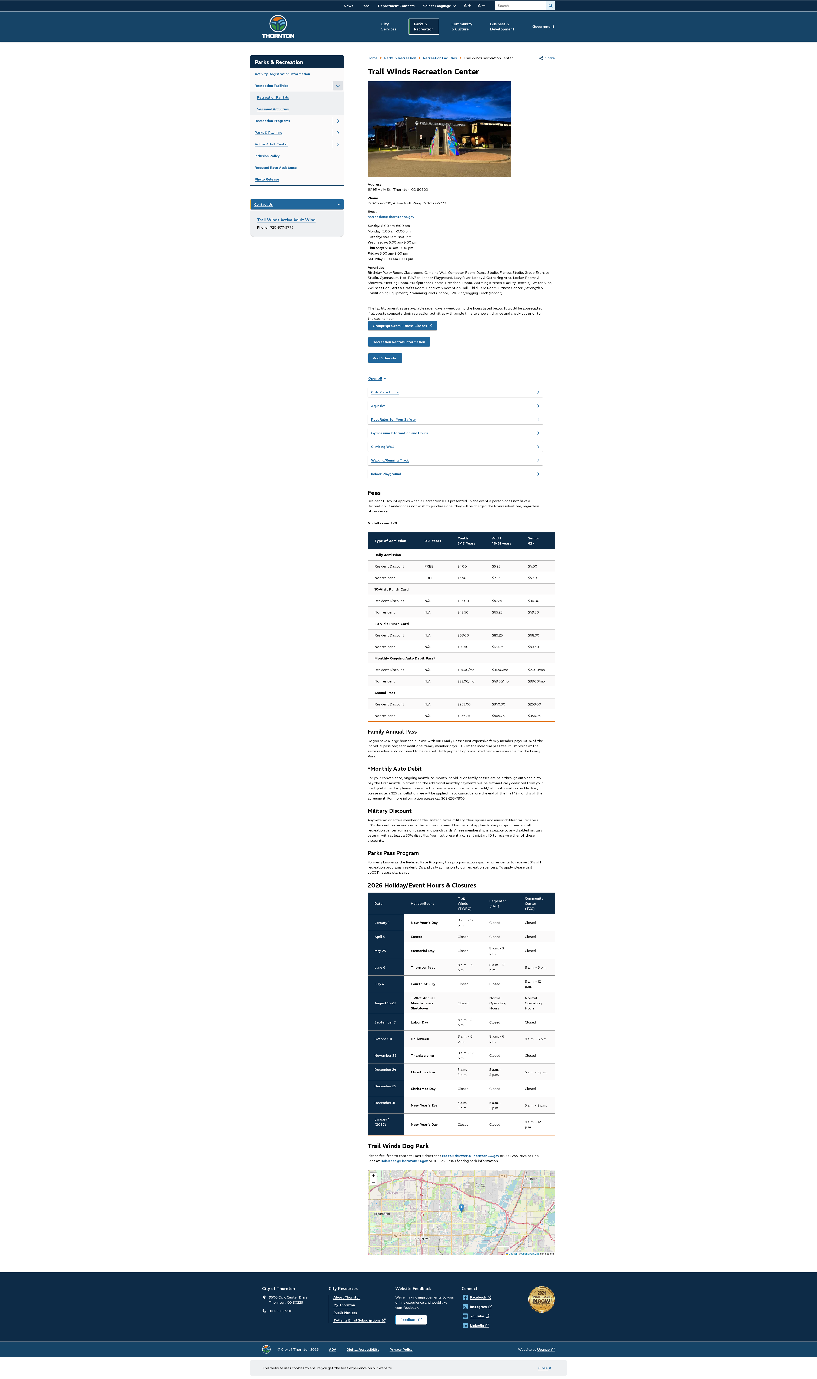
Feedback (413, 1321)
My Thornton (344, 1305)
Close (543, 1368)
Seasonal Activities (273, 109)
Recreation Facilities (272, 85)
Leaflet (512, 1253)
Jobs (366, 6)
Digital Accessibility (363, 1349)
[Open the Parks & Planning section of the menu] (338, 132)
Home (372, 58)
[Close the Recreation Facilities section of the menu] (338, 85)
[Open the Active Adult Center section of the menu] (338, 144)
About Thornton (346, 1297)
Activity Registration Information (282, 74)
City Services (388, 27)
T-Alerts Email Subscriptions (359, 1320)
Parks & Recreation (424, 27)
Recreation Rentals (273, 97)
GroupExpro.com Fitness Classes (405, 327)
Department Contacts (396, 6)
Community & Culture (461, 27)
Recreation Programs (272, 121)
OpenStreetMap (530, 1253)
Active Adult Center (271, 144)
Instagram (474, 1306)
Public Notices (345, 1312)
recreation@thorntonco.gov (391, 217)
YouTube (474, 1316)
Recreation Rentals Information (399, 342)
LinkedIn (474, 1325)
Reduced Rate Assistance (276, 167)
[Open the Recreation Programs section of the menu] (338, 121)
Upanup (546, 1349)
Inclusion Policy (267, 156)
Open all (375, 378)
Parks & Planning (268, 132)
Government (543, 26)
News (348, 6)
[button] (461, 1208)
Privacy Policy (401, 1349)
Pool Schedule (385, 358)
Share (550, 58)
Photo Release (267, 179)
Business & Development (502, 27)
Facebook (474, 1297)
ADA (332, 1349)
